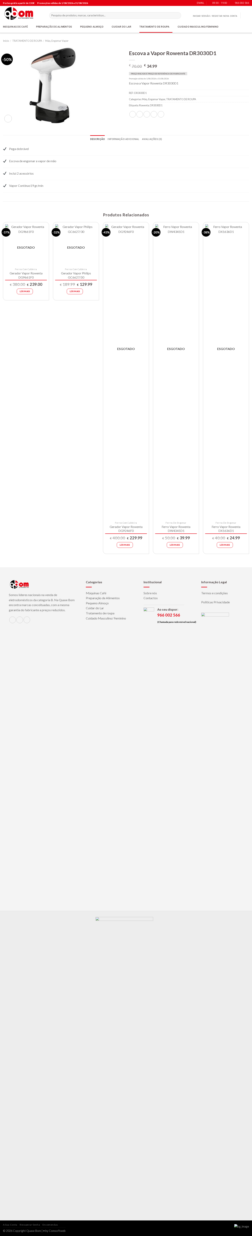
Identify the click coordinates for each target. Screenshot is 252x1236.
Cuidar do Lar (95, 608)
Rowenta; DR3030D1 (150, 105)
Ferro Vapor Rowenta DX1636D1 (226, 529)
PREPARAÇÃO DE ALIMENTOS (54, 26)
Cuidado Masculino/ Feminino (106, 618)
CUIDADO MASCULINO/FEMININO (198, 26)
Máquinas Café (96, 593)
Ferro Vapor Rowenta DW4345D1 (176, 529)
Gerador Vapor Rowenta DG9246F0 (126, 529)
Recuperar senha (30, 1224)
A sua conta (10, 1224)
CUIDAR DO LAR (121, 26)
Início (6, 40)
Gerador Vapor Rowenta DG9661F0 (26, 275)
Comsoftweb (57, 1230)
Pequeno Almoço (97, 603)
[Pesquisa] (177, 15)
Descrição (97, 139)
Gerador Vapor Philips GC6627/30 (76, 275)
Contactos (151, 598)
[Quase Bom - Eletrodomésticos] (23, 13)
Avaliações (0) (152, 139)
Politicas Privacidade (215, 602)
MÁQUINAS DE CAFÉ (15, 26)
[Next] (249, 389)
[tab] (97, 139)
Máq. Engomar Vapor (57, 40)
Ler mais (25, 291)
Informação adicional (123, 139)
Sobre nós (150, 593)
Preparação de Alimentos (103, 598)
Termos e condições (214, 593)
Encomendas (50, 1224)
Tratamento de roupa (100, 613)
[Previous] (3, 389)
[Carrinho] (245, 15)
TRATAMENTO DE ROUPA (154, 26)
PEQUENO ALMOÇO (92, 26)
